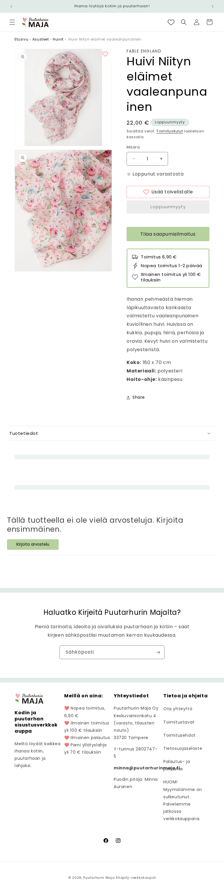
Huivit (58, 39)
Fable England (144, 51)
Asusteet (40, 39)
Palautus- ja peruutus (176, 765)
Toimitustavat (179, 722)
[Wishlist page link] (171, 22)
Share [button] (138, 397)
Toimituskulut (169, 131)
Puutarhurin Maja (99, 877)
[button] (12, 22)
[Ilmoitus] (212, 6)
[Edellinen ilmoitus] (11, 6)
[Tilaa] (157, 652)
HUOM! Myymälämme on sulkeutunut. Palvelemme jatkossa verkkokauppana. (182, 800)
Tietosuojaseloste (182, 748)
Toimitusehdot (179, 735)
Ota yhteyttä (177, 709)
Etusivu (21, 39)
